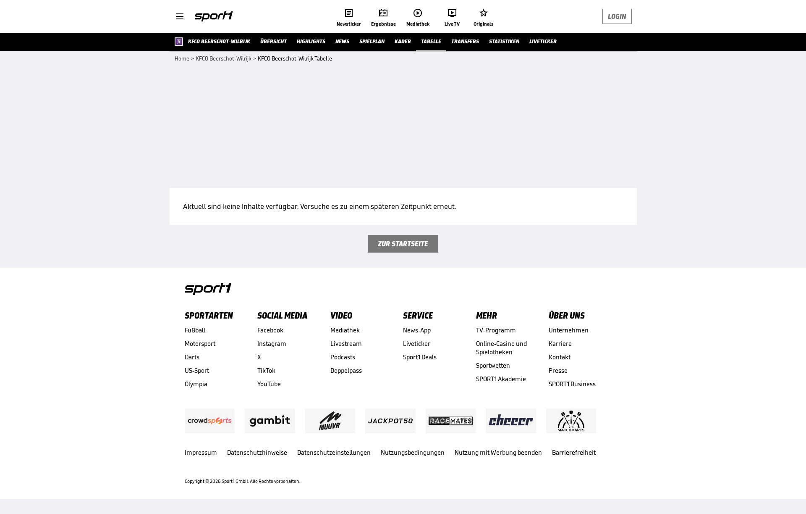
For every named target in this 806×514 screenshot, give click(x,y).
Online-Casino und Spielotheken (501, 348)
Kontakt (559, 357)
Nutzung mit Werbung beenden (498, 452)
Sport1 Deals (420, 357)
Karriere (560, 344)
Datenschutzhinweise (257, 452)
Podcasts (342, 357)
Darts (192, 357)
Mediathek (345, 330)
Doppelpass (346, 370)
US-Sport (197, 370)
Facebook (270, 330)
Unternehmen (569, 330)
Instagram (271, 344)
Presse (558, 370)
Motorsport (200, 344)
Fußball (195, 330)
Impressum (201, 452)
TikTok (266, 370)
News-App (417, 330)
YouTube (269, 384)
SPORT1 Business (572, 384)
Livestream (346, 344)
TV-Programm (496, 330)
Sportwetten (493, 365)
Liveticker (416, 344)
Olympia (196, 384)
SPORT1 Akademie (501, 379)
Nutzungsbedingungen (413, 452)
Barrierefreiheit (574, 452)
